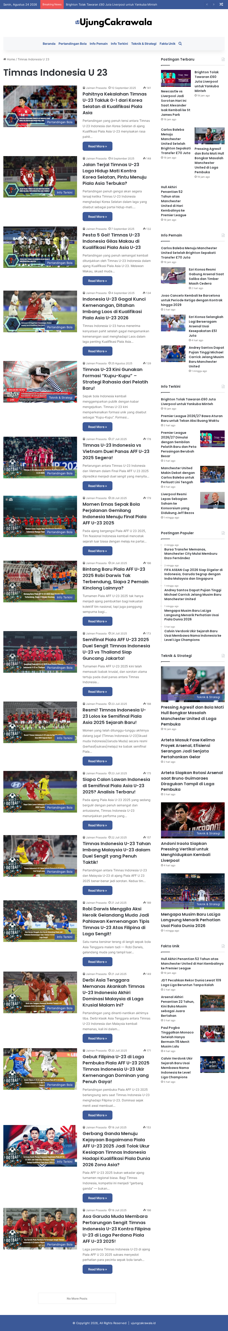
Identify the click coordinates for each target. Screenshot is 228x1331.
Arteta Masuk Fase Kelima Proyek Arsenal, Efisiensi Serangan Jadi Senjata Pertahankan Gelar (188, 748)
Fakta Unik (167, 43)
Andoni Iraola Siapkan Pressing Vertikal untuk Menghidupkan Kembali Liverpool (185, 852)
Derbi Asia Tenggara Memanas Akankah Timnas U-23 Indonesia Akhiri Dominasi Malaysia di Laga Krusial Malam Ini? (114, 992)
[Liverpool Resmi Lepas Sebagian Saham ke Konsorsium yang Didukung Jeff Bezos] (212, 500)
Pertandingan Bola (73, 43)
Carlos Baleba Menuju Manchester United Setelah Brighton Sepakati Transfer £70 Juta (126, 4)
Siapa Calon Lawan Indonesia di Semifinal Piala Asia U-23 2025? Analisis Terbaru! (116, 785)
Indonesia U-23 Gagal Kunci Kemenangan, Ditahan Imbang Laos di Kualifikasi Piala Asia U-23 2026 (114, 308)
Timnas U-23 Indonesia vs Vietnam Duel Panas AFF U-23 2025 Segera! (116, 451)
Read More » (97, 146)
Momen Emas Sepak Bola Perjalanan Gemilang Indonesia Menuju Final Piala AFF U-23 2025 (115, 513)
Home (10, 59)
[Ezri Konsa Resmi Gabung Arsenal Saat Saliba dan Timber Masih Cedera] (173, 275)
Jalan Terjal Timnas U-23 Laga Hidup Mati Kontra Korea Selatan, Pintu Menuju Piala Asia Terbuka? (115, 173)
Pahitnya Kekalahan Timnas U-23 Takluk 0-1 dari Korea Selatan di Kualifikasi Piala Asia (115, 103)
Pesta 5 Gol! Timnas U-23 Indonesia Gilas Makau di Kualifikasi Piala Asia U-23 (112, 241)
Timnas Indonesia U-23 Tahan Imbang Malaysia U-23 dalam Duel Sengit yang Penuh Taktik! (117, 852)
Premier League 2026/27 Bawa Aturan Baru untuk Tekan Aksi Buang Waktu (192, 418)
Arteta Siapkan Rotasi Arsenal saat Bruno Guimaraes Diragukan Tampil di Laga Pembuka (192, 781)
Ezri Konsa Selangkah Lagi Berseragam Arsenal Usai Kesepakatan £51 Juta (206, 326)
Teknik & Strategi (144, 43)
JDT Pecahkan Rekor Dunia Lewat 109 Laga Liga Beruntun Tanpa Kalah (191, 982)
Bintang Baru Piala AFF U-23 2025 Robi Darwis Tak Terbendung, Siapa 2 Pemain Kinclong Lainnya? (116, 578)
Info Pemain (99, 43)
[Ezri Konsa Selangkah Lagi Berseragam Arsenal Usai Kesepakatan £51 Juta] (173, 323)
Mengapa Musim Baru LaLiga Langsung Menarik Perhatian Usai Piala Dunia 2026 (190, 919)
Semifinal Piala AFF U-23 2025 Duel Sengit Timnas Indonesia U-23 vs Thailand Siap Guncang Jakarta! (116, 648)
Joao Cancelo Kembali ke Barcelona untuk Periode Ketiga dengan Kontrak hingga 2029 (191, 300)
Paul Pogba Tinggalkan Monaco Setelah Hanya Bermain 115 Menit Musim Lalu (177, 1037)
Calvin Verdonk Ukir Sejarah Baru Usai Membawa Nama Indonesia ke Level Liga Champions (177, 1067)
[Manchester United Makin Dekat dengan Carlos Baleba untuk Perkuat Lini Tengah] (212, 474)
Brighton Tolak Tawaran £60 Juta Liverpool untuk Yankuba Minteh (207, 81)
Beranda (49, 43)
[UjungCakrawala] (114, 23)
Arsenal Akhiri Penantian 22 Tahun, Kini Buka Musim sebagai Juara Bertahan (177, 1006)
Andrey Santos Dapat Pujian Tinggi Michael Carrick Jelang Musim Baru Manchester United (206, 357)
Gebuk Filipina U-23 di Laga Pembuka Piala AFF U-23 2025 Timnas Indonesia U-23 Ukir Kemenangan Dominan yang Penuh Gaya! (116, 1069)
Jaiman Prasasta (96, 88)
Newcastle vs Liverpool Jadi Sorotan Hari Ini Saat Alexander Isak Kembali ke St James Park (175, 103)
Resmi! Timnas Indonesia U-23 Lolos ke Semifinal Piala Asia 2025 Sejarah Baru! (114, 716)
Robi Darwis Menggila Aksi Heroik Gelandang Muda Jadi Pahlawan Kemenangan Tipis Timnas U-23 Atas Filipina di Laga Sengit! (116, 921)
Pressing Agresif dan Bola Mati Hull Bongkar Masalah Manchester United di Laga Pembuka (209, 160)
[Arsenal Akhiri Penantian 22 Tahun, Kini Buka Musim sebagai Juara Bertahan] (212, 1003)
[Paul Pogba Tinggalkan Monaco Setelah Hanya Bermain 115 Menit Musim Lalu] (212, 1033)
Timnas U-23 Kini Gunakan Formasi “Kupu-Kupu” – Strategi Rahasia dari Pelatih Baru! (115, 378)
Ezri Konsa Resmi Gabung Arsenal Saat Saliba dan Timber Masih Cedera (206, 276)
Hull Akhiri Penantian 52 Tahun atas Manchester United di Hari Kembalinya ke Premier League (173, 201)
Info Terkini (119, 43)
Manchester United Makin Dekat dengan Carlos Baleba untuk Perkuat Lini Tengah (178, 475)
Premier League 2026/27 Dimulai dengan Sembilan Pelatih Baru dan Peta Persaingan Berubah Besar (178, 444)
